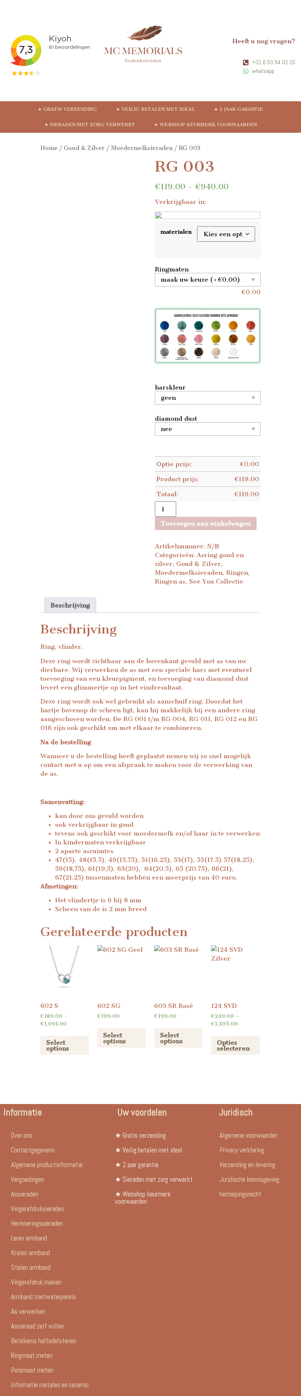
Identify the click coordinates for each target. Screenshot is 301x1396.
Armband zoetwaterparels (43, 1296)
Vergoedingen (27, 1179)
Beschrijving (70, 605)
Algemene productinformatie (47, 1164)
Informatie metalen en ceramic (50, 1384)
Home (49, 148)
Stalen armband (31, 1267)
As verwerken (28, 1311)
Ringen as (170, 581)
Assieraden (24, 1194)
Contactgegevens (33, 1150)
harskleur (170, 387)
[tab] (70, 605)
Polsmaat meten (32, 1370)
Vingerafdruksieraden (37, 1208)
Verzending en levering (247, 1164)
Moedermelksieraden (142, 148)
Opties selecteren (233, 1045)
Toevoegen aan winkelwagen (206, 523)
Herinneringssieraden (37, 1223)
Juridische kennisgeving (249, 1179)
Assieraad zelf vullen (37, 1326)
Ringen (237, 572)
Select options (57, 1045)
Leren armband (29, 1238)
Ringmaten (172, 269)
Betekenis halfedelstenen (43, 1340)
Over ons (21, 1135)
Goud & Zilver (84, 148)
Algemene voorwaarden (249, 1135)
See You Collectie (216, 581)
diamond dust (176, 418)
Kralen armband (30, 1252)
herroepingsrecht (240, 1194)
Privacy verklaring (242, 1150)
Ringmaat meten (31, 1355)
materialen (176, 231)
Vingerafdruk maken (36, 1282)
